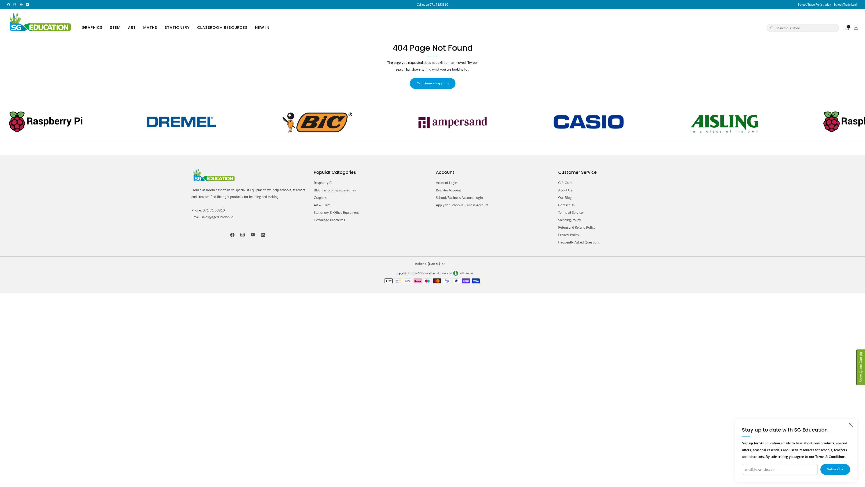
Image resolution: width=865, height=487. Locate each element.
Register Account (448, 190)
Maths (150, 27)
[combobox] (805, 28)
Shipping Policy (569, 220)
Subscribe (835, 469)
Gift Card (564, 183)
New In (262, 27)
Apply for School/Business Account (462, 205)
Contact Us (566, 205)
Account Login (446, 183)
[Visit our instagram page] (15, 4)
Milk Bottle (466, 273)
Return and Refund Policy (576, 227)
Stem (115, 27)
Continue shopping (433, 83)
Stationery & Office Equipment (336, 212)
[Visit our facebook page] (8, 4)
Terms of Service (570, 212)
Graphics (92, 27)
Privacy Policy (568, 235)
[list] (432, 121)
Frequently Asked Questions (579, 242)
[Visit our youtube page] (21, 4)
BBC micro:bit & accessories (335, 190)
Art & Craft (322, 205)
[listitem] (432, 4)
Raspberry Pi (323, 183)
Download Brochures (329, 220)
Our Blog (565, 197)
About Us (565, 190)
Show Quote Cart (861, 367)
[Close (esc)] (851, 425)
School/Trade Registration (814, 4)
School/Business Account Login (459, 197)
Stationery (177, 27)
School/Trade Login (846, 4)
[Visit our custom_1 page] (27, 4)
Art (132, 27)
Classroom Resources (222, 27)
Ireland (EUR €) (427, 264)
